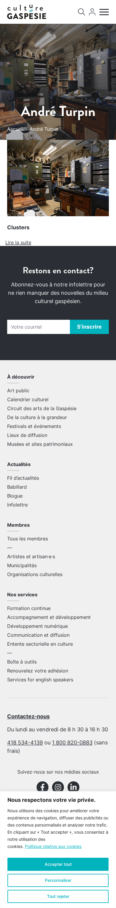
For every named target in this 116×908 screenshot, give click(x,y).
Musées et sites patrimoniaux (40, 444)
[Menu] (104, 12)
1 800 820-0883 (72, 742)
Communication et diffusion (38, 635)
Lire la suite (18, 242)
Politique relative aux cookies (53, 846)
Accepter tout (58, 864)
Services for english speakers (40, 680)
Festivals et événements (34, 426)
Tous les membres (27, 539)
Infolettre (17, 505)
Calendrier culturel (27, 399)
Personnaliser (58, 880)
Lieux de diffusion (27, 435)
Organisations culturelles (34, 574)
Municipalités (22, 565)
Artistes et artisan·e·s (31, 556)
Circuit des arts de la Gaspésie (41, 408)
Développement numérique (37, 626)
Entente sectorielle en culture (40, 644)
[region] (58, 849)
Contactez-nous (28, 716)
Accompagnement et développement (49, 617)
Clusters (18, 227)
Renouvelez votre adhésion (37, 671)
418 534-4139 (25, 742)
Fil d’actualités (23, 478)
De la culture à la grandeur (37, 417)
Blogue (15, 496)
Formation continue (29, 608)
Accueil (15, 129)
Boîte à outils (22, 662)
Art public (18, 390)
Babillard (17, 487)
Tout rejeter (58, 896)
